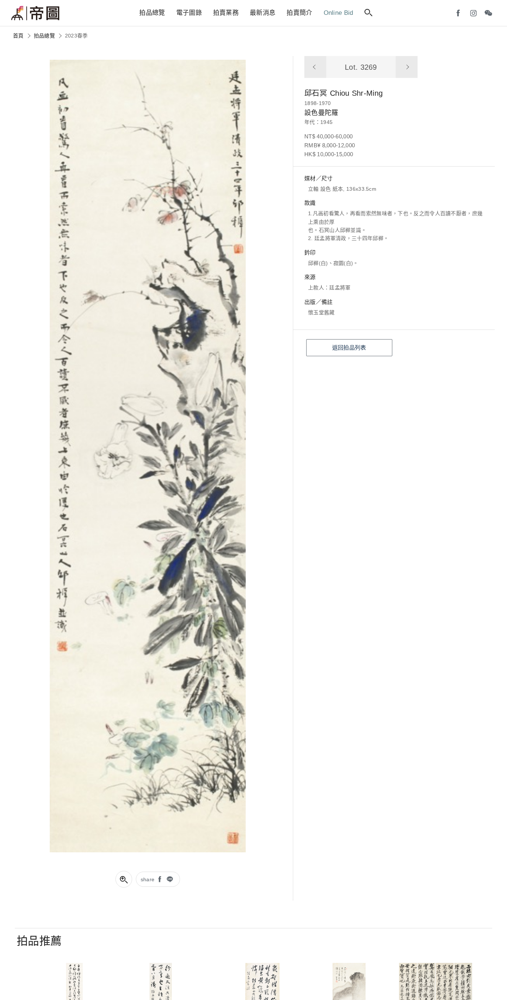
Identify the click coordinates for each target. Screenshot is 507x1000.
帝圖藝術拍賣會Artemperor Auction (35, 13)
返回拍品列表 (349, 347)
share (148, 879)
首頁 (18, 36)
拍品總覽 (44, 36)
